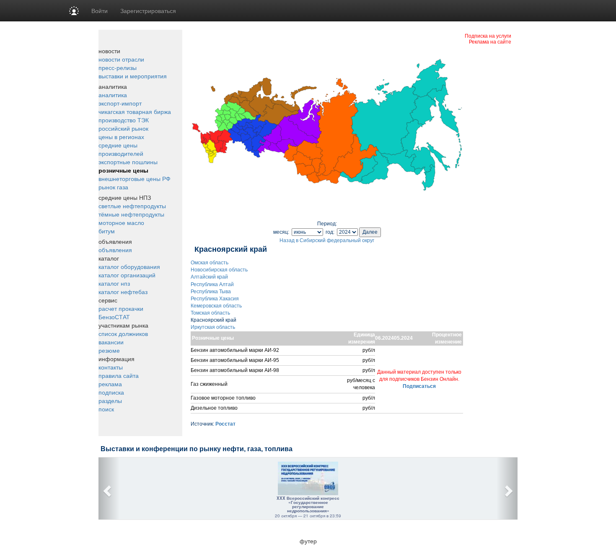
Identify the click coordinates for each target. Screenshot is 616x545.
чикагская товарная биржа (134, 111)
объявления (115, 249)
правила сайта (118, 375)
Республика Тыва (211, 291)
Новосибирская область (219, 270)
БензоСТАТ (114, 317)
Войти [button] (99, 10)
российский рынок (123, 128)
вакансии (111, 342)
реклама (110, 384)
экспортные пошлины (128, 162)
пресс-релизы (117, 67)
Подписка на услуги (488, 35)
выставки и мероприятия (132, 76)
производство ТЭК (123, 120)
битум (106, 231)
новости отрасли (121, 59)
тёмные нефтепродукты (131, 214)
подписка (111, 392)
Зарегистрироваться (148, 10)
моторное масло (121, 222)
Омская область (209, 263)
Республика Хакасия (215, 299)
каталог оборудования (129, 266)
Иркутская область (213, 327)
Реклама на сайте (490, 41)
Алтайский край (209, 277)
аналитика (112, 94)
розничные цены (123, 170)
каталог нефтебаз (123, 291)
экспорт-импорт (120, 103)
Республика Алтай (212, 284)
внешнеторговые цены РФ (134, 178)
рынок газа (113, 187)
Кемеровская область (216, 306)
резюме (109, 350)
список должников (123, 333)
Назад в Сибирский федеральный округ (327, 240)
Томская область (210, 313)
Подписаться (419, 386)
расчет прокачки (120, 308)
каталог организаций (126, 275)
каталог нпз (114, 283)
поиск (106, 409)
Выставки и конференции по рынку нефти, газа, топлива (196, 448)
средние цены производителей (120, 149)
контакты (110, 367)
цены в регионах (121, 136)
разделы (110, 400)
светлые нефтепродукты (132, 205)
